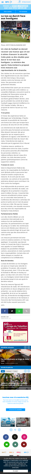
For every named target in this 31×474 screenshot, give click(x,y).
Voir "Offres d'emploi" (22, 422)
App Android (24, 444)
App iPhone (15, 444)
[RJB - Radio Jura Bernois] (11, 452)
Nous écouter (27, 2)
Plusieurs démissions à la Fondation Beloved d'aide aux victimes (14, 384)
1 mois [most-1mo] (15, 371)
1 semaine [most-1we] (8, 371)
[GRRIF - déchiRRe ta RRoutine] (11, 455)
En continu (8, 11)
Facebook (6, 437)
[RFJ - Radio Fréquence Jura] (26, 452)
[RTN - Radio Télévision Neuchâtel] (19, 452)
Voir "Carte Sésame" (7, 422)
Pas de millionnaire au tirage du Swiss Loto (15, 360)
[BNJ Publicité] (4, 452)
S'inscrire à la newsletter (15, 409)
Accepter (15, 471)
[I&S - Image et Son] (19, 455)
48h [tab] (3, 371)
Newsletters (7, 444)
